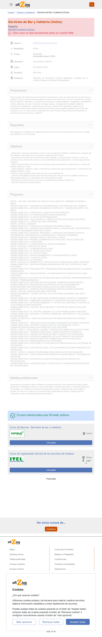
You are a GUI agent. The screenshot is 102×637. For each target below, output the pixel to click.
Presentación (18, 90)
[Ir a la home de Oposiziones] (22, 4)
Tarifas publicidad (17, 559)
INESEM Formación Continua (21, 29)
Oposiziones (60, 568)
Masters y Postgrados (64, 554)
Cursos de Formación (64, 549)
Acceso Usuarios (17, 564)
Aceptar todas (77, 622)
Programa (16, 194)
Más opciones (24, 622)
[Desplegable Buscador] (91, 4)
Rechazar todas (51, 622)
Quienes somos (17, 554)
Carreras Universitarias (64, 564)
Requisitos (17, 125)
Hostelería (51, 529)
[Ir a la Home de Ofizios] (51, 541)
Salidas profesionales (23, 378)
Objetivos (16, 146)
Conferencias (60, 559)
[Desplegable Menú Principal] (11, 4)
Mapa (12, 549)
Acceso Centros (17, 568)
